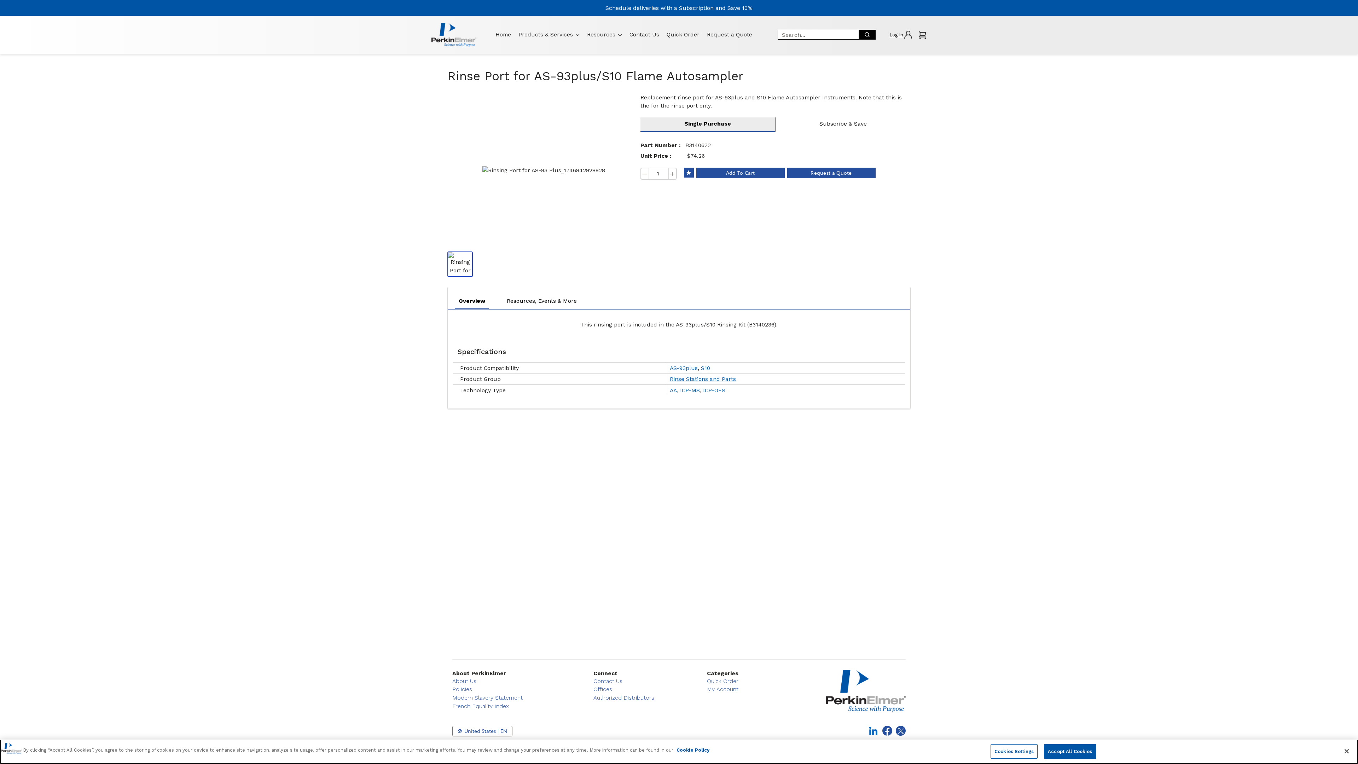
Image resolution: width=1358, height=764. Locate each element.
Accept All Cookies (1070, 751)
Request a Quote (729, 34)
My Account (722, 689)
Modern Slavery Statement (487, 697)
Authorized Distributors (623, 697)
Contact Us (644, 34)
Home (503, 34)
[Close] (1346, 751)
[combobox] (816, 34)
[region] (679, 752)
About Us (464, 681)
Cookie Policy (693, 750)
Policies (462, 689)
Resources (601, 34)
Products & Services (545, 34)
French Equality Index (480, 706)
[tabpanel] (679, 357)
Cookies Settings (1014, 751)
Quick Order (683, 34)
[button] (900, 34)
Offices (602, 689)
